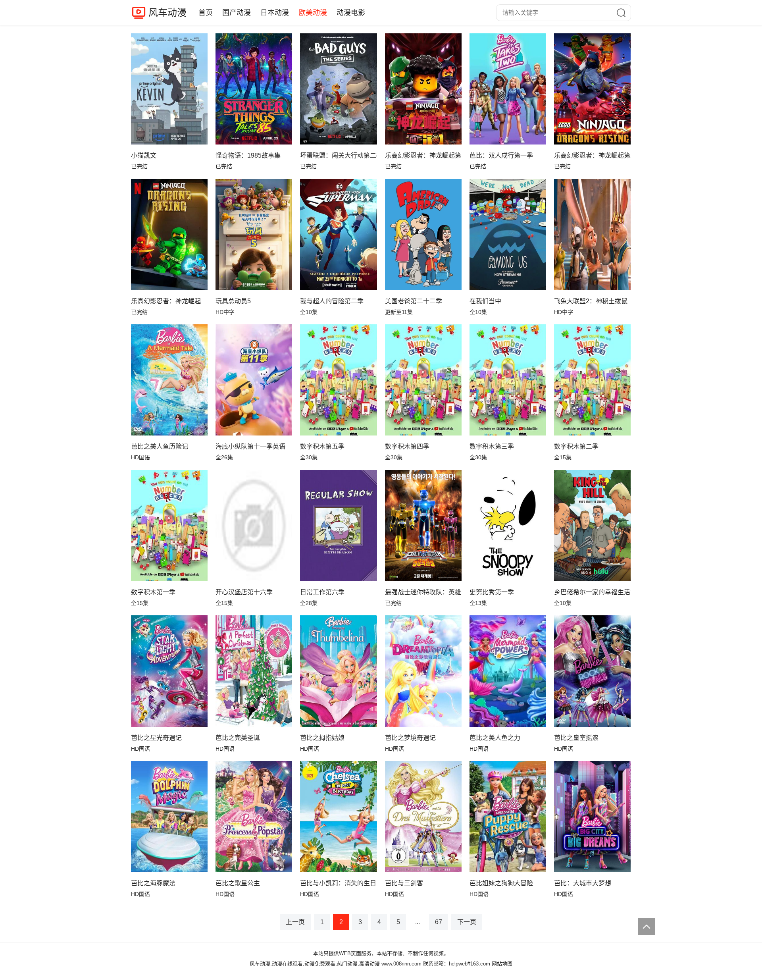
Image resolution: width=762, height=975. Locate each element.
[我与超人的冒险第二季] (338, 234)
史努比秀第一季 (492, 592)
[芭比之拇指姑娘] (338, 670)
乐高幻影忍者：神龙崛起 (166, 301)
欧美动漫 (312, 13)
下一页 (466, 922)
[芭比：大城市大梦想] (592, 816)
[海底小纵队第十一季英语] (254, 379)
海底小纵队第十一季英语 (250, 446)
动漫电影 (351, 13)
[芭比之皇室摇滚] (592, 670)
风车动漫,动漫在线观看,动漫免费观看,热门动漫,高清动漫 (315, 964)
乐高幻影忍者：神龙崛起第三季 (423, 155)
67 (438, 922)
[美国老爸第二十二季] (423, 234)
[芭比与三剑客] (423, 816)
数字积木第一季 (153, 592)
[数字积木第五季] (338, 379)
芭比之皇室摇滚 (576, 737)
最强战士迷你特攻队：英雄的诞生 (423, 592)
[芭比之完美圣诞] (254, 670)
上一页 (295, 922)
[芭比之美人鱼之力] (508, 670)
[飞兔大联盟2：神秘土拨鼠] (592, 234)
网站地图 (502, 964)
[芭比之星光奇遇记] (169, 670)
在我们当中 (485, 301)
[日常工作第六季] (338, 525)
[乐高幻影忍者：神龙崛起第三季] (423, 89)
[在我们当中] (508, 234)
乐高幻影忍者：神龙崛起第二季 (592, 155)
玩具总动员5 (233, 301)
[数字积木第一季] (169, 525)
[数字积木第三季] (508, 379)
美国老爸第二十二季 (413, 301)
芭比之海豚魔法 (153, 883)
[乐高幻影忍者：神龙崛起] (169, 234)
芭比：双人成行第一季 (501, 155)
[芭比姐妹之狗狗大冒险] (508, 816)
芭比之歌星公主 (238, 883)
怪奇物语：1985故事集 (248, 155)
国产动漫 (236, 13)
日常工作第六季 (322, 592)
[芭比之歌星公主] (254, 816)
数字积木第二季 (576, 446)
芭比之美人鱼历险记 (159, 446)
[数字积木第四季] (423, 379)
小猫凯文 (143, 155)
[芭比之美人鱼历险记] (169, 379)
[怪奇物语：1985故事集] (254, 89)
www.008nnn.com (401, 964)
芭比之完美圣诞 (238, 737)
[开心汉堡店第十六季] (254, 525)
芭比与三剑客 (404, 883)
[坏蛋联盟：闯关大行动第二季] (338, 89)
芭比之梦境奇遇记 (410, 737)
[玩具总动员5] (254, 234)
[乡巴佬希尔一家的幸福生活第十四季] (592, 525)
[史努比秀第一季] (508, 525)
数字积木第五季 (322, 446)
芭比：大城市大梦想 (582, 883)
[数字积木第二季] (592, 379)
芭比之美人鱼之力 (495, 737)
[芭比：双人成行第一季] (508, 89)
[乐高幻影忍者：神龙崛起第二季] (592, 89)
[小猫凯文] (169, 89)
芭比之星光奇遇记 (156, 737)
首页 (205, 13)
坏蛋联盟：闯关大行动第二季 (338, 155)
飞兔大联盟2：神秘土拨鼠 (590, 301)
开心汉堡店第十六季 (244, 592)
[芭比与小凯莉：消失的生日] (338, 816)
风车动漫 (167, 12)
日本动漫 (274, 13)
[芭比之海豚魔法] (169, 816)
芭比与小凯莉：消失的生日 (338, 883)
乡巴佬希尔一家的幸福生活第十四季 (592, 592)
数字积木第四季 (407, 446)
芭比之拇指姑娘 (322, 737)
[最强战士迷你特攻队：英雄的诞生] (423, 525)
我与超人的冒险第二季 (332, 301)
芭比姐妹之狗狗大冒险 (501, 883)
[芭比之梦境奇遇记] (423, 670)
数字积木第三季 (492, 446)
